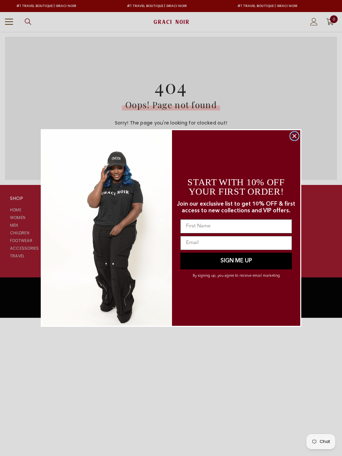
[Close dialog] (294, 136)
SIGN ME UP (236, 261)
